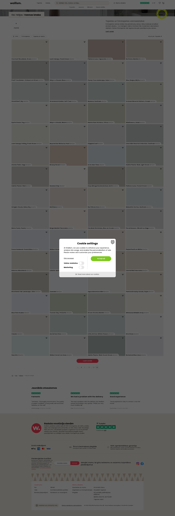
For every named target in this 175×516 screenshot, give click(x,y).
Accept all (101, 258)
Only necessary (69, 258)
